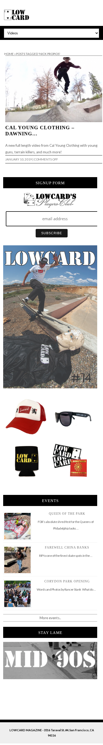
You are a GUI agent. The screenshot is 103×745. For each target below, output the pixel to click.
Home (9, 54)
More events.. (50, 618)
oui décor (7, 43)
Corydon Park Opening (67, 581)
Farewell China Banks (67, 547)
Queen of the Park (67, 514)
